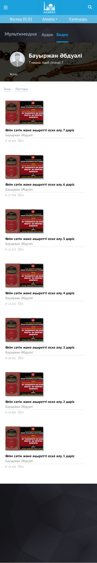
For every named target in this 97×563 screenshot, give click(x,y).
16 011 (12, 358)
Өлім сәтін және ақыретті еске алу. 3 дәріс (40, 348)
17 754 (12, 195)
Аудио (47, 34)
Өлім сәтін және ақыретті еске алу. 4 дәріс (40, 293)
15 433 (12, 466)
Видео (62, 34)
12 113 (12, 303)
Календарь (78, 19)
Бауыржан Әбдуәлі (19, 135)
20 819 (12, 141)
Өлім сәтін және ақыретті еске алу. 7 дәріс (39, 130)
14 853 (12, 412)
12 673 (12, 249)
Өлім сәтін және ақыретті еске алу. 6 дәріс (40, 185)
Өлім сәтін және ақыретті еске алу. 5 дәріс (40, 239)
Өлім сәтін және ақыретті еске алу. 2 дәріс (40, 402)
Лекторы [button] (21, 89)
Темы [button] (7, 89)
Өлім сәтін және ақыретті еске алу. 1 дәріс (40, 456)
